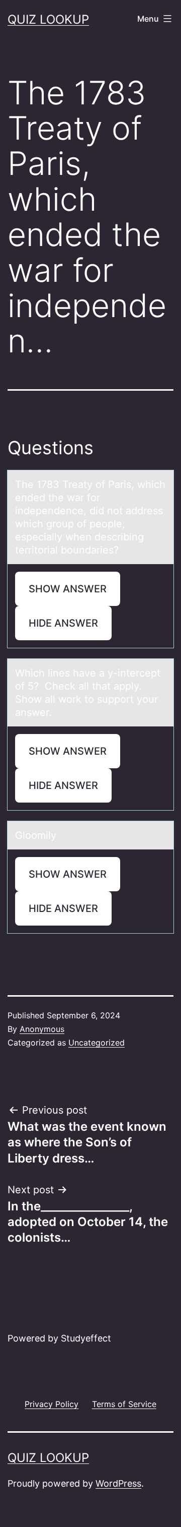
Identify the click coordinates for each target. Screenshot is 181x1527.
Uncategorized (96, 1042)
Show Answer (68, 589)
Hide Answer (63, 623)
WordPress (118, 1483)
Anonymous (42, 1029)
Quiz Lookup (48, 19)
